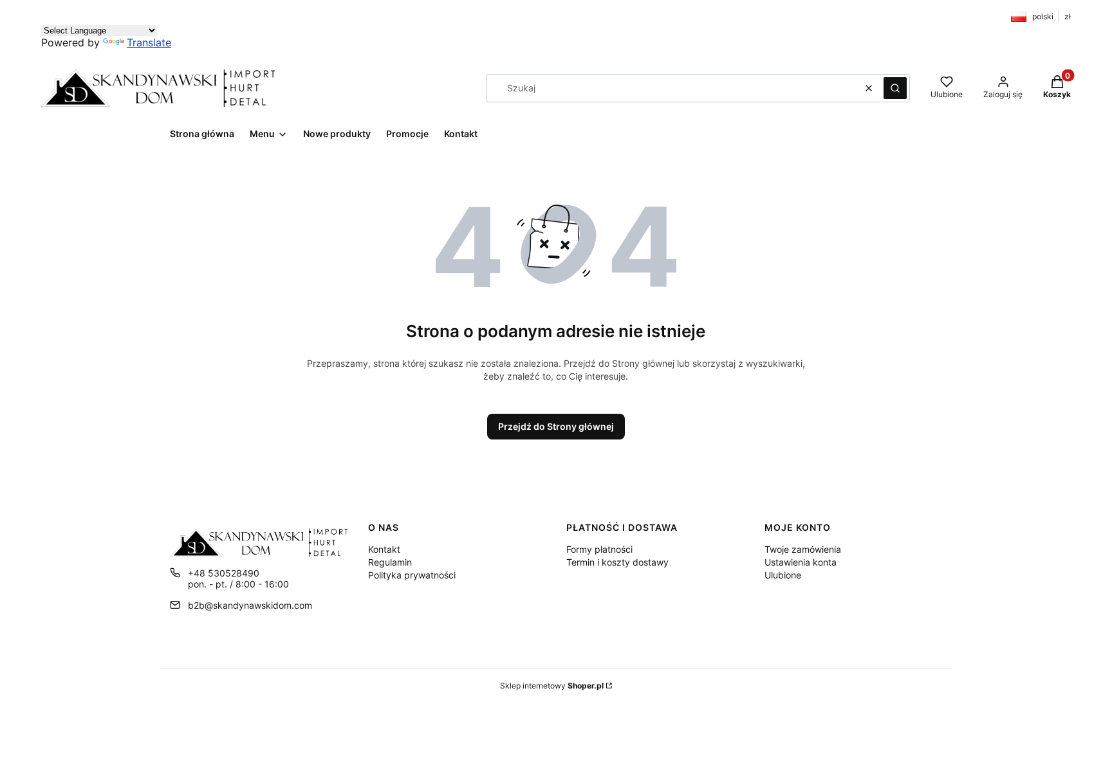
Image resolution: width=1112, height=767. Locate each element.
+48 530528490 (223, 573)
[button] (895, 88)
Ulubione (782, 574)
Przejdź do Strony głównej (556, 426)
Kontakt (384, 549)
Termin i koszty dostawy (617, 562)
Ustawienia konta (800, 562)
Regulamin (390, 562)
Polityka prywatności (412, 574)
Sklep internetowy (552, 685)
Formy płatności (599, 549)
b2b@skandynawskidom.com (250, 605)
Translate (149, 42)
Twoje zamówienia (802, 549)
